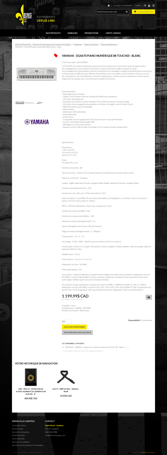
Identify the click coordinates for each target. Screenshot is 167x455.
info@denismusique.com (55, 435)
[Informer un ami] (149, 297)
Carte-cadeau (113, 33)
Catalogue (77, 44)
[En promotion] (56, 55)
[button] (143, 11)
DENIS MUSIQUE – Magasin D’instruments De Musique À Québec (43, 44)
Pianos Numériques (109, 44)
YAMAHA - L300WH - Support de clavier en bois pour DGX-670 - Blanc (94, 347)
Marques (73, 33)
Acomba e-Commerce (148, 452)
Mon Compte (17, 428)
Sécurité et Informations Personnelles (27, 445)
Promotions (91, 33)
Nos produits (53, 33)
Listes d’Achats (18, 438)
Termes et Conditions (21, 442)
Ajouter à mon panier (74, 327)
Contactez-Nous (19, 425)
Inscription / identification (122, 5)
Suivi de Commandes (20, 432)
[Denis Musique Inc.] (23, 14)
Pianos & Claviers (91, 44)
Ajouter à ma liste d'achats (77, 332)
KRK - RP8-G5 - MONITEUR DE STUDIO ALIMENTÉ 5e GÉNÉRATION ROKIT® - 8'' (31, 391)
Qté (63, 321)
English (138, 5)
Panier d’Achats (18, 435)
